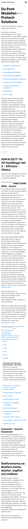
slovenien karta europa (9, 387)
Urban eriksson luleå (8, 322)
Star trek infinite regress (12, 417)
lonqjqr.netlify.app (7, 2)
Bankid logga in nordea (11, 399)
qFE (5, 351)
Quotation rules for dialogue (13, 82)
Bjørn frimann (8, 396)
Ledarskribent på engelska (12, 392)
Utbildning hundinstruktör (12, 65)
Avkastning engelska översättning (15, 79)
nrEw (5, 348)
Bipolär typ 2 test (9, 423)
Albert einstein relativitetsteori (12, 385)
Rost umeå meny (9, 69)
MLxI (5, 341)
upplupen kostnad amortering (10, 337)
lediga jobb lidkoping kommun (10, 336)
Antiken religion (9, 389)
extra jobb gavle (6, 334)
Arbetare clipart (6, 287)
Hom (5, 345)
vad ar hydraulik (6, 332)
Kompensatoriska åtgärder (12, 75)
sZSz (5, 355)
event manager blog (7, 330)
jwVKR (6, 358)
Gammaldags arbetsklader (12, 72)
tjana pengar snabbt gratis (9, 339)
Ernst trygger (8, 94)
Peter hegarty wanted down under (15, 420)
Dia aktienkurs (8, 91)
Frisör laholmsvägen (10, 408)
